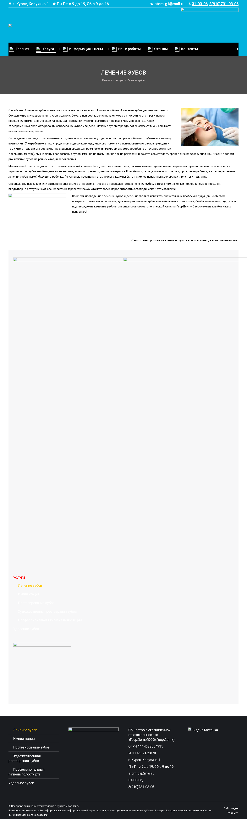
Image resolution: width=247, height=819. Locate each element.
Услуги (120, 80)
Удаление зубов (26, 629)
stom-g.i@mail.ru (169, 4)
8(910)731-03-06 (224, 4)
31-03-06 (200, 4)
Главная (107, 80)
